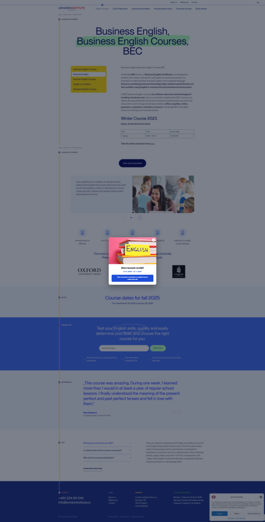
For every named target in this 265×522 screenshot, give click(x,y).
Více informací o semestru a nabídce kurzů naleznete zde (132, 278)
